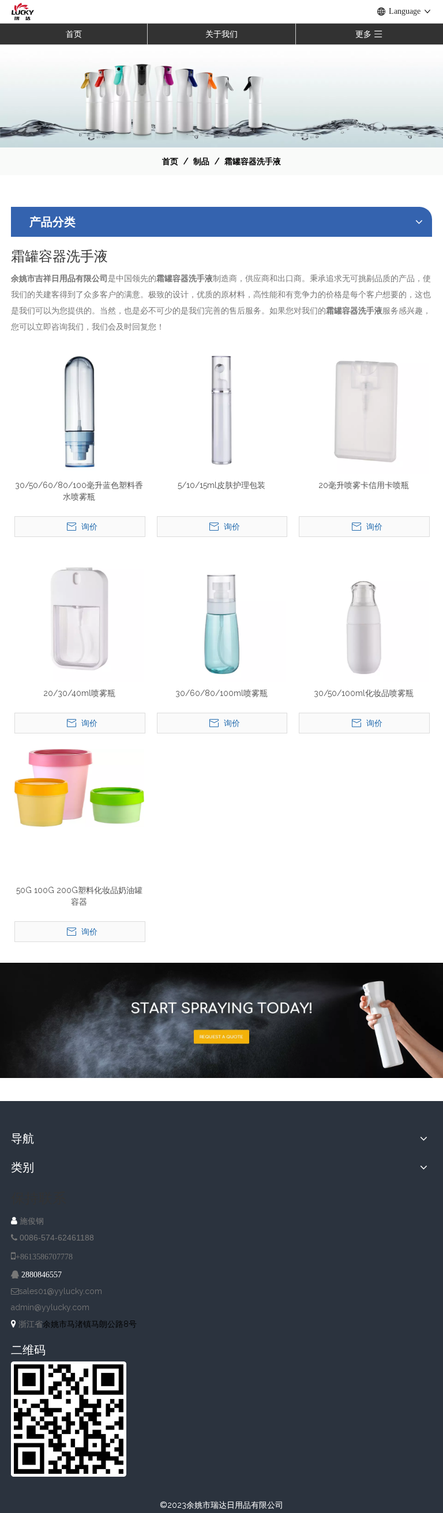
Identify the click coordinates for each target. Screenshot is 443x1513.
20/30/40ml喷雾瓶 (79, 693)
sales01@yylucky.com (60, 1291)
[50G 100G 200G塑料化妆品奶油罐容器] (79, 787)
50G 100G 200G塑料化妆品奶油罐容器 (79, 896)
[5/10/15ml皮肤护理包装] (222, 408)
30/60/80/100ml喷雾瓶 (221, 693)
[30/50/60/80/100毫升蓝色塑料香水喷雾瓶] (79, 408)
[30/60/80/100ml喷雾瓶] (222, 616)
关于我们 (221, 34)
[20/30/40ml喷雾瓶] (79, 616)
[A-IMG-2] (221, 1020)
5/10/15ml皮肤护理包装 (221, 485)
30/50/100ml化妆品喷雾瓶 (364, 693)
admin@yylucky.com (50, 1307)
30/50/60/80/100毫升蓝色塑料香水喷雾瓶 (79, 491)
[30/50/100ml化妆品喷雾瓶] (364, 616)
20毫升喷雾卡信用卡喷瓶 (363, 485)
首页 (74, 34)
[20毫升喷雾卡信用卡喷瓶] (364, 408)
